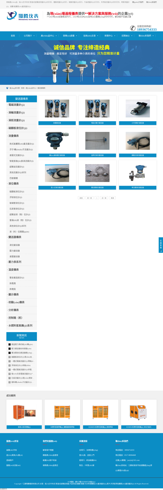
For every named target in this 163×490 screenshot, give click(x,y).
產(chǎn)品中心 (47, 36)
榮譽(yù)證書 (68, 36)
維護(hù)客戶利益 (50, 460)
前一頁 (89, 198)
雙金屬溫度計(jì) (17, 278)
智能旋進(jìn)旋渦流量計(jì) (21, 161)
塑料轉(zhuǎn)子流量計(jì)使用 (22, 382)
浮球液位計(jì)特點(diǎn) (20, 365)
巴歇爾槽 (14, 178)
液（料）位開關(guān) (19, 232)
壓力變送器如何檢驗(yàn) (20, 349)
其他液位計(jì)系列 (18, 226)
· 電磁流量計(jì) (16, 104)
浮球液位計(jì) (16, 197)
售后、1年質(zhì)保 (86, 465)
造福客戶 (9, 460)
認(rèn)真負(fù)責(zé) (14, 455)
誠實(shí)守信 (11, 450)
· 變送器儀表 (14, 237)
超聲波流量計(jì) (17, 167)
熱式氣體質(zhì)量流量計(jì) (22, 144)
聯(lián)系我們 (151, 2)
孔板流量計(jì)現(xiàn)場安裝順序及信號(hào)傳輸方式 (22, 378)
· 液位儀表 (13, 183)
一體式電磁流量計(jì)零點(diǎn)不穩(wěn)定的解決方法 (22, 361)
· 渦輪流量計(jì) (16, 112)
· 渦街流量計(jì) (16, 120)
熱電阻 (13, 289)
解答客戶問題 (48, 450)
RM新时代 (3, 489)
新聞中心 (109, 36)
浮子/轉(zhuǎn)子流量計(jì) (21, 149)
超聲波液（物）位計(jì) (20, 214)
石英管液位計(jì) (17, 209)
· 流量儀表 (13, 135)
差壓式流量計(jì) (17, 155)
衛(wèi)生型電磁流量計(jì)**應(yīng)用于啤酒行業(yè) (22, 374)
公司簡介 (28, 36)
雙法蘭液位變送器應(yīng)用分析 (22, 353)
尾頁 (112, 198)
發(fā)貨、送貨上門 (86, 455)
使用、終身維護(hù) (88, 460)
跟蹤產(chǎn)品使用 (50, 455)
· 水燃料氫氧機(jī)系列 (19, 325)
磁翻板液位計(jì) (17, 191)
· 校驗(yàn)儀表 (15, 302)
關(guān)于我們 (137, 2)
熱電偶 (13, 283)
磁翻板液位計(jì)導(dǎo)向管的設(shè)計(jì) (22, 357)
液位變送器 (15, 245)
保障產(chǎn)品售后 (50, 465)
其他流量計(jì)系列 (18, 172)
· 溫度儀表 (13, 269)
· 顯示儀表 (13, 294)
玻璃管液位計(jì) (17, 203)
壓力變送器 (15, 251)
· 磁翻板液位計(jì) (17, 128)
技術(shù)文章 (89, 36)
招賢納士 (126, 36)
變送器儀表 (41, 88)
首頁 (13, 36)
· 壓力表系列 (14, 262)
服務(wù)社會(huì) (13, 465)
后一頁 (104, 198)
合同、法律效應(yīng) (88, 450)
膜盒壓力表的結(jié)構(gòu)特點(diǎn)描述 (22, 344)
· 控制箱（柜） (15, 317)
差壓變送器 (15, 256)
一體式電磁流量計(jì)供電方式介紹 (22, 370)
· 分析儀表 (13, 310)
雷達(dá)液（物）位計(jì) (20, 220)
